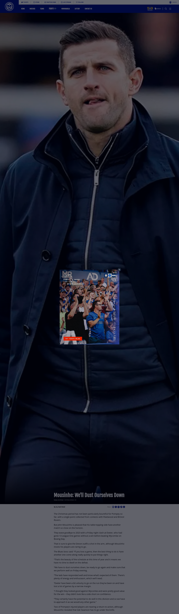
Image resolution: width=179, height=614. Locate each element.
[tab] (119, 270)
